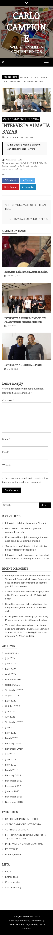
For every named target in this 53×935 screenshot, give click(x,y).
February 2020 (13, 743)
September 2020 (14, 722)
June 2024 (10, 663)
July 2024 (10, 658)
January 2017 (12, 791)
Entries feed (11, 876)
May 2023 (10, 700)
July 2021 (10, 716)
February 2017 (13, 785)
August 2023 (12, 695)
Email (5, 452)
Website (6, 464)
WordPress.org (13, 887)
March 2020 (11, 738)
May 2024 (10, 668)
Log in (8, 871)
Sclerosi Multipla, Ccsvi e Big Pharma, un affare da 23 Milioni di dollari (27, 595)
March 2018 (11, 769)
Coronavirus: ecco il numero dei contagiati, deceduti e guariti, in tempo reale (27, 583)
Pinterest (11, 186)
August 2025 (12, 652)
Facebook (11, 180)
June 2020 (10, 727)
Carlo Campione (26, 27)
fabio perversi (8, 166)
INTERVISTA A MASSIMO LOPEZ (27, 219)
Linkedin (29, 186)
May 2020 (10, 732)
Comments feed (13, 882)
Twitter (28, 180)
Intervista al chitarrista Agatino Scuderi (26, 271)
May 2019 (10, 764)
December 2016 (14, 796)
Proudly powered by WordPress (26, 920)
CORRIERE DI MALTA (17, 829)
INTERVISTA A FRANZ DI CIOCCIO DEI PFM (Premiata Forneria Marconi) (25, 320)
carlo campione (12, 163)
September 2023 (14, 690)
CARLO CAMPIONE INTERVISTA (21, 119)
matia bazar (17, 169)
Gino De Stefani (22, 166)
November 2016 (14, 801)
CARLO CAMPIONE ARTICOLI (21, 818)
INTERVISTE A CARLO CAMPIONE (24, 843)
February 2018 (13, 775)
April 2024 (10, 674)
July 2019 (10, 754)
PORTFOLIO (12, 849)
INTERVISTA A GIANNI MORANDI (23, 365)
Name (6, 439)
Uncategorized (13, 854)
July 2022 (10, 711)
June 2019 (10, 759)
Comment (8, 400)
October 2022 (12, 706)
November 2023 (14, 679)
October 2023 (12, 684)
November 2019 (14, 748)
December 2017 (14, 780)
